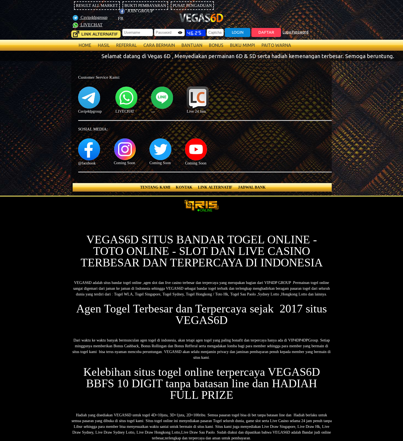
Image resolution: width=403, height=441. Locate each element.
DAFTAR (266, 32)
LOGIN (237, 32)
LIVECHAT (91, 24)
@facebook (87, 163)
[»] (96, 34)
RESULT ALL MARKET (97, 5)
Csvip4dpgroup (93, 17)
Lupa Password (295, 32)
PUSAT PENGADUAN (192, 5)
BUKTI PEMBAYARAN (145, 5)
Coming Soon (124, 163)
